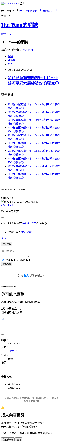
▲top (4, 238)
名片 (10, 64)
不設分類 (28, 49)
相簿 (10, 56)
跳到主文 (6, 34)
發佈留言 (7, 264)
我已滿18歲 (8, 439)
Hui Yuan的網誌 (19, 25)
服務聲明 (35, 401)
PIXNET (15, 398)
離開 (18, 439)
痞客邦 (26, 223)
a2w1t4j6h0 (7, 205)
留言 (33, 223)
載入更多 (7, 244)
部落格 (12, 60)
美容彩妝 (26, 232)
